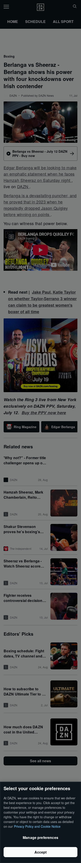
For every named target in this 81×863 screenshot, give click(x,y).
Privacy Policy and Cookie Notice (37, 826)
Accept (40, 852)
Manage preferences (40, 837)
